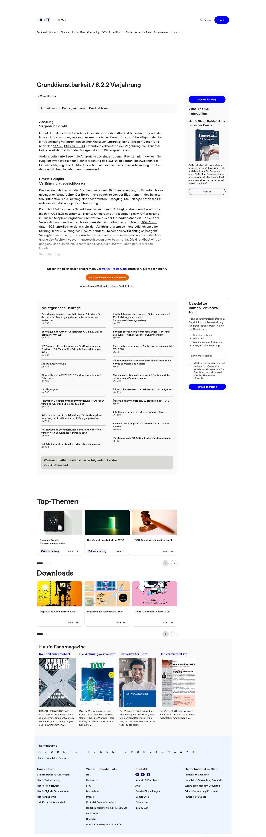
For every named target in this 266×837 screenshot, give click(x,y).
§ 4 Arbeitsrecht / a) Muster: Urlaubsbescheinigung (70, 444)
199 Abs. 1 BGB (74, 146)
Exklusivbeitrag (50, 551)
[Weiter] (174, 563)
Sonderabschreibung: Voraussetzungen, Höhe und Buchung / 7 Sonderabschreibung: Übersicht (141, 333)
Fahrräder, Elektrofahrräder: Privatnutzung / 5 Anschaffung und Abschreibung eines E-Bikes (73, 402)
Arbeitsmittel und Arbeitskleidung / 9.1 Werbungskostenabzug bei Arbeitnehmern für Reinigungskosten (71, 417)
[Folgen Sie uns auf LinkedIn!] (137, 774)
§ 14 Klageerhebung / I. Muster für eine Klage (138, 412)
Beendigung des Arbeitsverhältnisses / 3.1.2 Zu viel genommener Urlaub (72, 333)
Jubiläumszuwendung (53, 363)
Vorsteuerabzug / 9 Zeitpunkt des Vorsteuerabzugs (142, 437)
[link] (42, 32)
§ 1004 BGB (56, 213)
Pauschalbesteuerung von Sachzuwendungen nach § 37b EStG (143, 348)
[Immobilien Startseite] (44, 20)
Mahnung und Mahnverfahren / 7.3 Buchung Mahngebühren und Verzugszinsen (142, 376)
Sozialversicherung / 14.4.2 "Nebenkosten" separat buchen (142, 425)
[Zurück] (165, 563)
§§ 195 (57, 146)
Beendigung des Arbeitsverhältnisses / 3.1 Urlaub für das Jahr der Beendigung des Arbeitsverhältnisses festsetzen (71, 317)
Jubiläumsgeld (49, 389)
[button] (221, 20)
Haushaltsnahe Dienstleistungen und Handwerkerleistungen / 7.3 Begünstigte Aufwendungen (72, 431)
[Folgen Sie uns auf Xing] (143, 774)
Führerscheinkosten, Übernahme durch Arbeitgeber (142, 389)
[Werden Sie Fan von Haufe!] (148, 774)
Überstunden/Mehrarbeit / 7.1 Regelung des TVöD (141, 400)
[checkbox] (190, 363)
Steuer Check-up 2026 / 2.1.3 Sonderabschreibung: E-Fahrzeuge (72, 376)
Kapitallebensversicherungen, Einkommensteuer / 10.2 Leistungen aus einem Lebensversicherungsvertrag (141, 317)
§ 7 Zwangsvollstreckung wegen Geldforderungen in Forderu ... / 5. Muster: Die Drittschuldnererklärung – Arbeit (71, 349)
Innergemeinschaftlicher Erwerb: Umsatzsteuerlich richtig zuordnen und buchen (142, 362)
